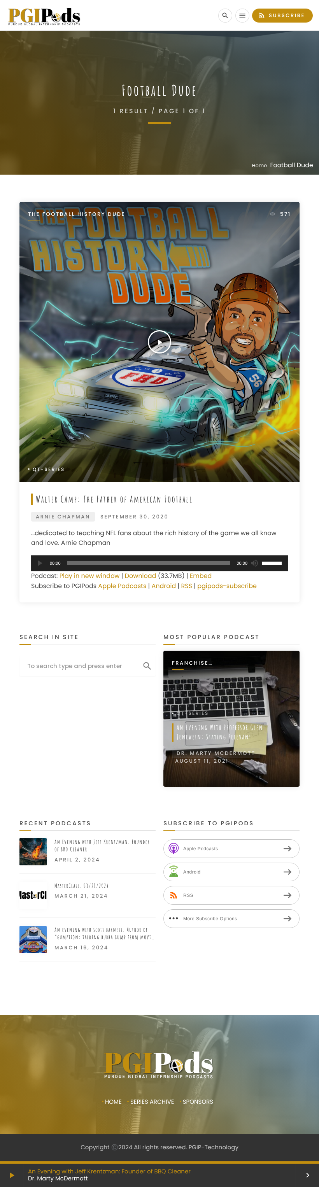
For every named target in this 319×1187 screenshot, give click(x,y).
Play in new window (90, 575)
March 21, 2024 (81, 896)
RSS (187, 585)
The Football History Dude (76, 214)
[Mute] (254, 563)
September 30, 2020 (134, 516)
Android (163, 585)
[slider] (273, 562)
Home (259, 165)
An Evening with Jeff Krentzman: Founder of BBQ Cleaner (109, 1172)
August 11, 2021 (202, 761)
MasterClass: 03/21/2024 (81, 885)
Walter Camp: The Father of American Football (114, 499)
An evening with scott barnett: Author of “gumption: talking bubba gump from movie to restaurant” (104, 933)
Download (140, 575)
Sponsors (198, 1102)
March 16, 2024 (81, 947)
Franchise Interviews (191, 663)
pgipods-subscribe (227, 585)
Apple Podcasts (122, 585)
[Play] (39, 563)
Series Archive (152, 1102)
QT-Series (49, 469)
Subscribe (281, 15)
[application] (159, 563)
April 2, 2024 (77, 859)
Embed (201, 575)
